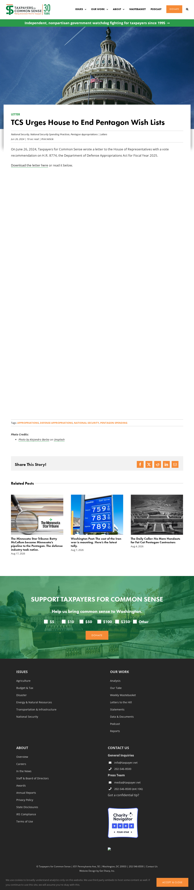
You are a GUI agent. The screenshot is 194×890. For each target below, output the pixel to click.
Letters (103, 134)
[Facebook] (140, 464)
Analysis (115, 680)
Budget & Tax (24, 688)
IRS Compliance (26, 814)
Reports (115, 731)
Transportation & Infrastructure (36, 709)
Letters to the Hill (121, 702)
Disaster (21, 695)
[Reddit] (157, 464)
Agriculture (23, 680)
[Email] (175, 464)
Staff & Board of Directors (32, 778)
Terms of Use (24, 821)
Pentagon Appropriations (84, 134)
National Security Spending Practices (50, 134)
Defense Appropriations (56, 422)
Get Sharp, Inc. (107, 870)
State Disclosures (27, 807)
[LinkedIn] (166, 464)
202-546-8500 (122, 769)
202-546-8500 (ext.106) (128, 789)
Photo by (24, 439)
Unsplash (59, 439)
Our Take (116, 688)
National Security (20, 134)
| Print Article (46, 139)
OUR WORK (119, 672)
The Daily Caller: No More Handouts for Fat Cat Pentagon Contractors (155, 540)
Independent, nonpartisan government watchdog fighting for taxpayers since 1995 (95, 23)
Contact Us (152, 866)
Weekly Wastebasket (123, 695)
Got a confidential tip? (123, 795)
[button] (187, 9)
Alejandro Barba (39, 439)
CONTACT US (118, 747)
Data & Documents (122, 716)
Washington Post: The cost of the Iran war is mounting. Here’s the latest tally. (96, 542)
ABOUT (22, 748)
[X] (149, 464)
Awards (21, 785)
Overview (22, 757)
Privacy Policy (24, 800)
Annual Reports (26, 792)
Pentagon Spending (113, 422)
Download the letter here (29, 165)
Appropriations (28, 422)
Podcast (115, 724)
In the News (23, 771)
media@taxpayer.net (127, 782)
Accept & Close (172, 882)
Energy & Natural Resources (34, 702)
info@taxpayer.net (126, 762)
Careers (21, 764)
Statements (117, 709)
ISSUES (22, 672)
